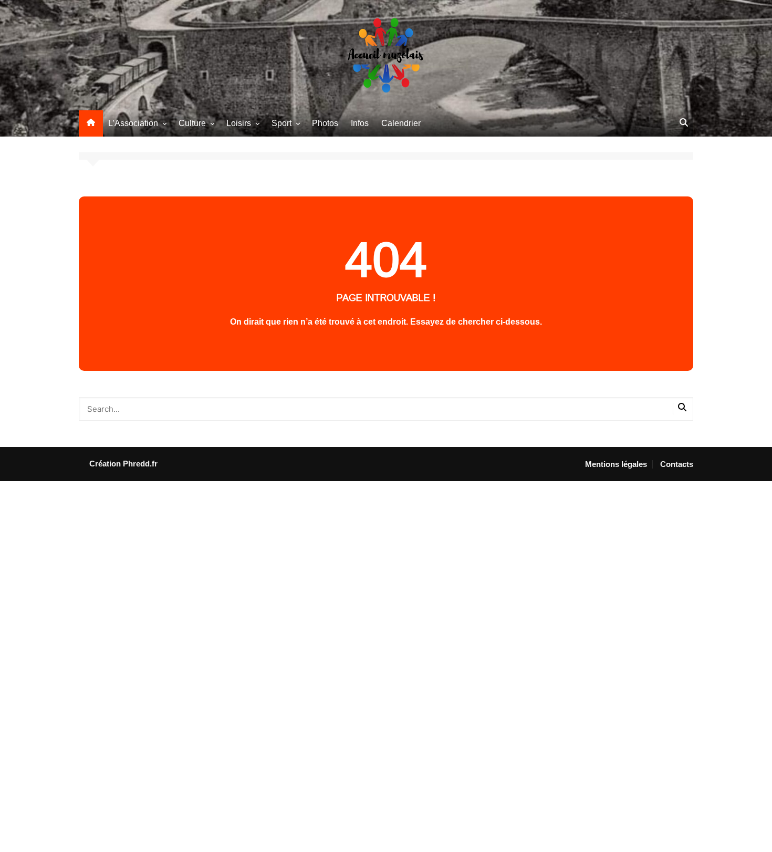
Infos (360, 123)
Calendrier (401, 123)
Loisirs (238, 123)
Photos (325, 123)
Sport (281, 123)
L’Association (133, 123)
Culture (192, 123)
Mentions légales (616, 464)
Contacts (676, 464)
